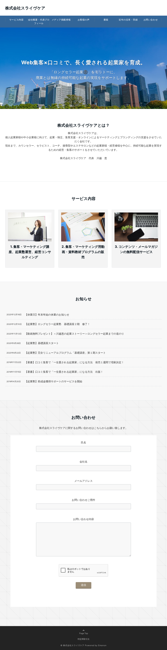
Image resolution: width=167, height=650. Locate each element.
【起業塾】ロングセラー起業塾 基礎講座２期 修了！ (57, 324)
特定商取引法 (83, 639)
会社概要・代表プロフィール (38, 21)
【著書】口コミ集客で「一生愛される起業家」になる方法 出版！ (64, 371)
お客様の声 (84, 19)
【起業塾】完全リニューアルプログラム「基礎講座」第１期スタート (65, 352)
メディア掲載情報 (61, 19)
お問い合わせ (151, 19)
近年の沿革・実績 (128, 19)
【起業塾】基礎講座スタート (42, 343)
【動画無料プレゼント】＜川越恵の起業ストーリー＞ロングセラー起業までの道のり (74, 333)
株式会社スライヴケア (25, 8)
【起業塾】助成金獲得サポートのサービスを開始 (53, 381)
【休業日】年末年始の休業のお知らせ (47, 314)
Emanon (102, 645)
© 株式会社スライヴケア (72, 645)
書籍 (106, 19)
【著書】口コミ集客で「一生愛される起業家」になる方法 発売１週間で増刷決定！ (74, 362)
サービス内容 (16, 19)
